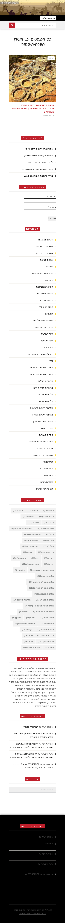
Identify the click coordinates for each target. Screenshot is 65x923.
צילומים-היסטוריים (25, 624)
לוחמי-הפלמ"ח (30, 564)
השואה (28, 552)
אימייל (52, 207)
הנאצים (48, 540)
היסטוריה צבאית (45, 300)
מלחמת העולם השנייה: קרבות (39, 606)
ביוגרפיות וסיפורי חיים (42, 273)
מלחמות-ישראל (45, 576)
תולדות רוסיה (46, 482)
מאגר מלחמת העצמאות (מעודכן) (37, 169)
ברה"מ (49, 522)
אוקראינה (48, 511)
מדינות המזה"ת (45, 381)
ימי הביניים (48, 347)
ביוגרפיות (28, 517)
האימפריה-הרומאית (22, 528)
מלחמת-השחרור (45, 600)
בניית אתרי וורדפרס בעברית (32, 913)
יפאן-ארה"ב (19, 558)
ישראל (49, 564)
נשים (30, 618)
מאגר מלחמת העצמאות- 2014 (38, 176)
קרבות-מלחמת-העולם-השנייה (39, 635)
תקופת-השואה (31, 647)
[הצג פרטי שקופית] (32, 7)
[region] (32, 7)
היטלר (50, 534)
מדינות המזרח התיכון (43, 388)
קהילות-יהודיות (45, 630)
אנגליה (33, 511)
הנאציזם (49, 313)
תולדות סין (48, 475)
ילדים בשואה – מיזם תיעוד (40, 162)
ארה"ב (18, 511)
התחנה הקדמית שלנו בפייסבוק (38, 155)
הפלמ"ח (48, 546)
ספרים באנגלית (45, 428)
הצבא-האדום (30, 546)
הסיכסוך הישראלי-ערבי (42, 320)
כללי (51, 361)
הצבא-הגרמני (46, 552)
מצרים (23, 612)
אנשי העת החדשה (44, 246)
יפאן (35, 558)
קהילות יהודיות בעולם (42, 455)
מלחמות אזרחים (45, 394)
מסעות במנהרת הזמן (43, 421)
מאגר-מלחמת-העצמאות (42, 570)
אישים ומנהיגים (45, 239)
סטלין (16, 618)
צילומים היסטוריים (44, 448)
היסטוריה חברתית (44, 287)
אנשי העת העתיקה (44, 253)
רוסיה (28, 641)
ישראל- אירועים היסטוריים (40, 354)
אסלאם (49, 266)
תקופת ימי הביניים (44, 488)
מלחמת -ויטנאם (22, 600)
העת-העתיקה (31, 540)
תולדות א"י (48, 462)
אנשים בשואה (46, 260)
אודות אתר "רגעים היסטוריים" (39, 149)
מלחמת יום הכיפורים (43, 612)
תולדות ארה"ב (46, 468)
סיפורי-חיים (47, 624)
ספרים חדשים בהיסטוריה (41, 441)
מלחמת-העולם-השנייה (41, 588)
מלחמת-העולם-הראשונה (41, 582)
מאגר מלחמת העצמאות (41, 367)
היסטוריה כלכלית (45, 293)
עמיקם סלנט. (19, 910)
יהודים (49, 558)
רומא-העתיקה (46, 641)
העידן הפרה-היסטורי (43, 327)
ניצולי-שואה (47, 618)
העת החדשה (47, 334)
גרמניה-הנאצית (45, 528)
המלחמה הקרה (46, 307)
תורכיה (49, 647)
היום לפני (48, 280)
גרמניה (34, 522)
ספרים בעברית (46, 435)
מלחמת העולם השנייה (42, 414)
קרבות (27, 630)
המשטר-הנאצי (32, 534)
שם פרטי (51, 196)
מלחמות (20, 570)
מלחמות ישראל (46, 401)
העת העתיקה (47, 340)
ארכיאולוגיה (46, 517)
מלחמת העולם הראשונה (41, 408)
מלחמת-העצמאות (44, 594)
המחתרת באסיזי (30, 727)
